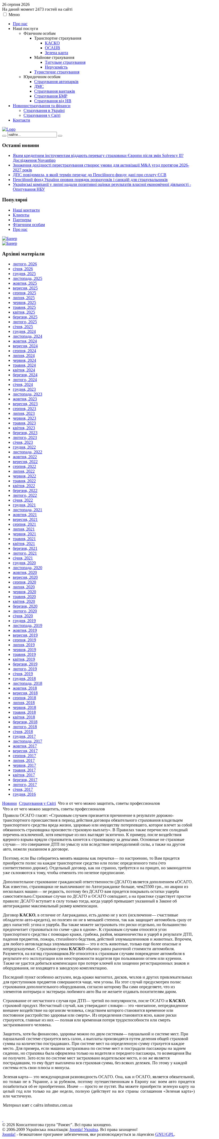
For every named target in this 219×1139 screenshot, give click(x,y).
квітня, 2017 (24, 775)
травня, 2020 (24, 596)
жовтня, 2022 (25, 456)
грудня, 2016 (24, 794)
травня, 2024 (24, 365)
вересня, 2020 (25, 577)
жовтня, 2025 (25, 283)
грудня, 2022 (24, 447)
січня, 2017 (23, 789)
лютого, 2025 (25, 321)
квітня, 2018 (24, 717)
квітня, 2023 (24, 428)
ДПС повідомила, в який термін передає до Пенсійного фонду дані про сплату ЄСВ (89, 174)
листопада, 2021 (27, 510)
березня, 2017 (25, 779)
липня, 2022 (24, 471)
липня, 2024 (24, 355)
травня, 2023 (24, 423)
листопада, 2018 (27, 683)
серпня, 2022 (24, 466)
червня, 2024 (24, 360)
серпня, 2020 (24, 582)
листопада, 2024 (27, 336)
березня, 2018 (25, 722)
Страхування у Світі (37, 803)
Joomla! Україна (83, 1129)
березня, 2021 (25, 548)
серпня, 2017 (24, 755)
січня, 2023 (23, 442)
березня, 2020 (25, 606)
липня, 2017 (24, 760)
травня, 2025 (24, 307)
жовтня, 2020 (25, 572)
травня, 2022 (24, 481)
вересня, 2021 (25, 519)
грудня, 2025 (24, 273)
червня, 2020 (24, 591)
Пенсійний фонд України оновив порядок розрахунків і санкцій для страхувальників (90, 179)
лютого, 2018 (25, 726)
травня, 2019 (24, 654)
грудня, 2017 (24, 736)
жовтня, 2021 (25, 514)
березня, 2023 (25, 432)
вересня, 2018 (25, 693)
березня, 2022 (25, 490)
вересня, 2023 (25, 403)
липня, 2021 (24, 529)
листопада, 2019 (27, 625)
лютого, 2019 (25, 669)
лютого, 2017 (25, 784)
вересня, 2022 (25, 461)
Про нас (20, 229)
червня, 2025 (24, 302)
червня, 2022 (24, 476)
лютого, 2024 (25, 379)
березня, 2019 (25, 664)
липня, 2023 (24, 413)
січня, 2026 (23, 268)
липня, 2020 (24, 587)
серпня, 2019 (24, 640)
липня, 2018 (24, 702)
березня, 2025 (25, 317)
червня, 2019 (24, 649)
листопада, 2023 (27, 394)
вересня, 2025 (25, 288)
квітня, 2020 (24, 601)
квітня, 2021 (24, 543)
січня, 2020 (23, 616)
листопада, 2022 (27, 452)
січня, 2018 (23, 731)
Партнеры (22, 219)
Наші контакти (26, 210)
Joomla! (8, 1134)
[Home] (8, 129)
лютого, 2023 (25, 437)
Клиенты (21, 215)
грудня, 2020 (24, 563)
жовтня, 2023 (25, 399)
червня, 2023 (24, 418)
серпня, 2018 (24, 698)
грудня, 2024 (24, 331)
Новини (9, 803)
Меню (14, 14)
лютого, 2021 (25, 553)
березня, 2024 (25, 375)
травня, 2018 (24, 712)
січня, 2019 (23, 673)
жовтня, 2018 (25, 688)
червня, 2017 (24, 765)
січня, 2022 (23, 500)
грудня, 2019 (24, 620)
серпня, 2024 (24, 350)
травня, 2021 (24, 538)
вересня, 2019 (25, 635)
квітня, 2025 (24, 312)
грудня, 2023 (24, 389)
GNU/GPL (164, 1134)
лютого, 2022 (25, 495)
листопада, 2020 (27, 567)
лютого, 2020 (25, 611)
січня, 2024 (23, 384)
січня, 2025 (23, 326)
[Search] (4, 136)
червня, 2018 (24, 707)
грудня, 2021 (24, 505)
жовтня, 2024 (25, 341)
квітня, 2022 (24, 485)
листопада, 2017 (27, 741)
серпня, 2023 (24, 408)
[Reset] (60, 136)
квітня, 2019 (24, 659)
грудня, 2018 (24, 678)
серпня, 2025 (24, 293)
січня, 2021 (23, 558)
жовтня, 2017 (25, 746)
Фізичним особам (29, 224)
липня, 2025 (24, 297)
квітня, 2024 (24, 370)
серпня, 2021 (24, 524)
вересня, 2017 (25, 751)
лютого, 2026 (25, 264)
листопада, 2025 (27, 278)
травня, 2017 (24, 770)
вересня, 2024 (25, 346)
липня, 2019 (24, 644)
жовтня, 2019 (25, 630)
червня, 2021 (24, 534)
